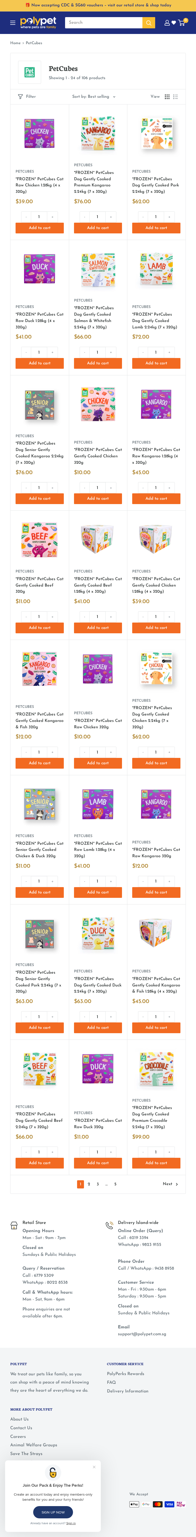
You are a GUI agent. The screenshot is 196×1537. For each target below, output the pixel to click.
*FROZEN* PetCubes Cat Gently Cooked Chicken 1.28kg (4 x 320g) (156, 585)
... (106, 1184)
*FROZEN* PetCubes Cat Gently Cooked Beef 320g (40, 585)
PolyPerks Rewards (125, 1374)
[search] (103, 22)
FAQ (111, 1382)
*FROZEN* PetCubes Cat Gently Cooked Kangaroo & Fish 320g (40, 720)
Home (15, 43)
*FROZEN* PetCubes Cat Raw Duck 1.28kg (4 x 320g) (40, 321)
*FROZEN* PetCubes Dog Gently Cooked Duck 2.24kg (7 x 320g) (97, 985)
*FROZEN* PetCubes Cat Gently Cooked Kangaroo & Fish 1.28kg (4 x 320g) (156, 985)
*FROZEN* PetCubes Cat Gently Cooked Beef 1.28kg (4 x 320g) (98, 585)
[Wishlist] (174, 22)
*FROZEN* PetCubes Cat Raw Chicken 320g (98, 724)
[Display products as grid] (167, 96)
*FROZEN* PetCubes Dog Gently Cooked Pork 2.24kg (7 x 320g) (155, 185)
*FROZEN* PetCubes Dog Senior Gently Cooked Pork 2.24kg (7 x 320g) (38, 982)
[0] (181, 23)
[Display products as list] (175, 96)
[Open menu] (12, 23)
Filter (31, 97)
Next (167, 1184)
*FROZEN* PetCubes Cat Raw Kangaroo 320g (156, 853)
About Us (19, 1419)
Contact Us (21, 1428)
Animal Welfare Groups (33, 1445)
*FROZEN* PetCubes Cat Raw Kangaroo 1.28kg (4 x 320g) (156, 456)
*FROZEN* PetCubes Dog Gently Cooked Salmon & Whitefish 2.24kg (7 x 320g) (94, 317)
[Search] (148, 22)
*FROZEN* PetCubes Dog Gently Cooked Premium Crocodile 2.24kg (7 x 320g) (152, 1117)
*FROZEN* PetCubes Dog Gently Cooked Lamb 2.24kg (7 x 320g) (154, 321)
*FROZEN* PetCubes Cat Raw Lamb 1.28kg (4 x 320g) (98, 850)
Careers (18, 1437)
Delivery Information (128, 1391)
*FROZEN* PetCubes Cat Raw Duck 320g (98, 1124)
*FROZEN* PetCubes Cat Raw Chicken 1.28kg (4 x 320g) (40, 185)
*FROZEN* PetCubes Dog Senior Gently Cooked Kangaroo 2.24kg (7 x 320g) (40, 453)
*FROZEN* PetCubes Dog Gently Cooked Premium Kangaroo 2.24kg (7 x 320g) (94, 182)
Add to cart (40, 228)
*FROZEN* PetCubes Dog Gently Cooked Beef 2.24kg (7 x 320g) (39, 1120)
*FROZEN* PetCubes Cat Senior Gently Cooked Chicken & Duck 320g (40, 850)
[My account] (167, 23)
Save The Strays (26, 1454)
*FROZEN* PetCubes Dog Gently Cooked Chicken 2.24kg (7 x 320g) (152, 717)
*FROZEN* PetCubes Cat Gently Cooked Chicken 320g (98, 456)
